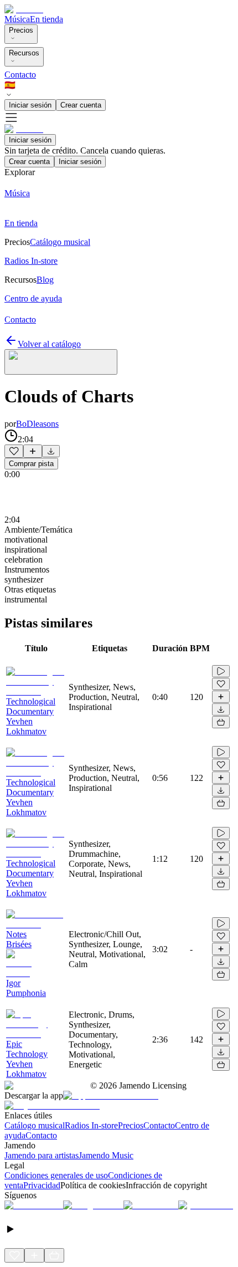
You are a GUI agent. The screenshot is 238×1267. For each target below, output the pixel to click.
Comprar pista (31, 463)
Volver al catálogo (49, 344)
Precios (21, 30)
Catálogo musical (34, 1125)
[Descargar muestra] (51, 451)
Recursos (24, 53)
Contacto (20, 74)
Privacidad (41, 1185)
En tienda (46, 19)
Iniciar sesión (30, 105)
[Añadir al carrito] (221, 722)
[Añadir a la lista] (32, 451)
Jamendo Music (106, 1155)
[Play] (60, 362)
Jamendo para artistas (41, 1155)
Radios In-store (91, 1125)
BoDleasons (37, 423)
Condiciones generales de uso (56, 1175)
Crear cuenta (80, 105)
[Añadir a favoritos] (13, 451)
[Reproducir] (221, 671)
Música (17, 19)
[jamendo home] (23, 9)
